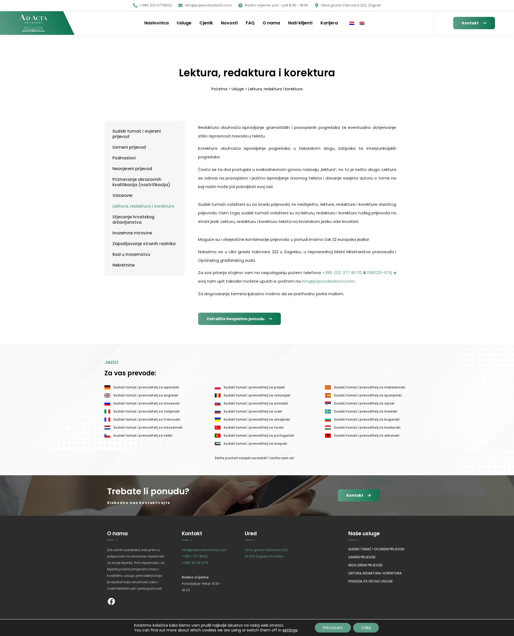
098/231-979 (379, 272)
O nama (271, 23)
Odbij (366, 627)
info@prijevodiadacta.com (328, 281)
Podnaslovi (124, 158)
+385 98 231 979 (195, 562)
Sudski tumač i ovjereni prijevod (136, 134)
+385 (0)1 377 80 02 (342, 272)
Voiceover (122, 195)
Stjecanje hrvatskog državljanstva (133, 219)
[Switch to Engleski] (362, 23)
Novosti (229, 23)
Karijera (329, 23)
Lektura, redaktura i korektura (143, 206)
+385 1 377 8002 (195, 556)
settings (289, 630)
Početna (219, 89)
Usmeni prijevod (129, 147)
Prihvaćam (333, 627)
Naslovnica (156, 23)
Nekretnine (123, 265)
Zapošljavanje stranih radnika (144, 243)
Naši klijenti (300, 23)
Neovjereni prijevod (132, 168)
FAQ (250, 23)
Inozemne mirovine (132, 233)
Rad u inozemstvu (131, 254)
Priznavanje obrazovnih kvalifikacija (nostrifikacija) (141, 182)
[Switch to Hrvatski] (352, 23)
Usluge (184, 23)
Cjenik (206, 23)
